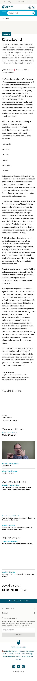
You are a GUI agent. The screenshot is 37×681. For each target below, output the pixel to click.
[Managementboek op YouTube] (18, 666)
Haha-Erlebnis (9, 435)
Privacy (11, 654)
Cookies (17, 654)
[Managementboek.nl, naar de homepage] (7, 8)
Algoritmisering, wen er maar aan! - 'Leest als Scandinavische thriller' (18, 519)
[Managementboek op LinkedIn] (13, 666)
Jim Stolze (6, 79)
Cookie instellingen (27, 654)
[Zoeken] (33, 13)
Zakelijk (5, 613)
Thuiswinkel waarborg (11, 651)
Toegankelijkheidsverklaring (11, 656)
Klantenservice (8, 609)
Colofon (5, 654)
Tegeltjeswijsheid (8, 473)
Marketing (6, 18)
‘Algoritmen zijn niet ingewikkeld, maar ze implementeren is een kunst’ (17, 528)
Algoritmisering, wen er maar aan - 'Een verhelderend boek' (16, 488)
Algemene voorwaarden (26, 651)
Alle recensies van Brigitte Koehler (14, 380)
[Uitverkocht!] (8, 403)
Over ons (18, 659)
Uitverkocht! (29, 79)
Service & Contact (27, 656)
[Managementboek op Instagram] (23, 666)
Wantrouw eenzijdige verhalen (17, 544)
